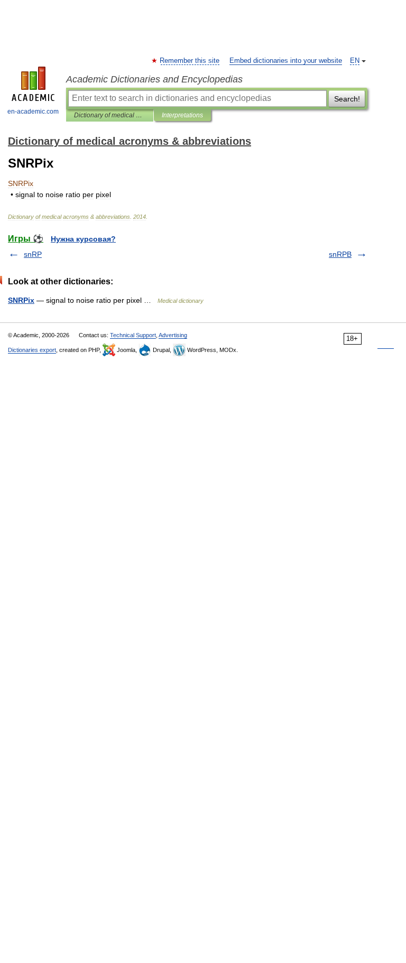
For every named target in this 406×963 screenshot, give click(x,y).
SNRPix (21, 300)
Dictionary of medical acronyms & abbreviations (109, 115)
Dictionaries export (32, 350)
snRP (33, 254)
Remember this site (190, 60)
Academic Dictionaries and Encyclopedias (154, 79)
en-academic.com (33, 111)
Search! (347, 99)
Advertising (173, 335)
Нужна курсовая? (83, 239)
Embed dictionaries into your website (285, 60)
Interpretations (182, 115)
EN (354, 60)
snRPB (340, 254)
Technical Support (133, 335)
